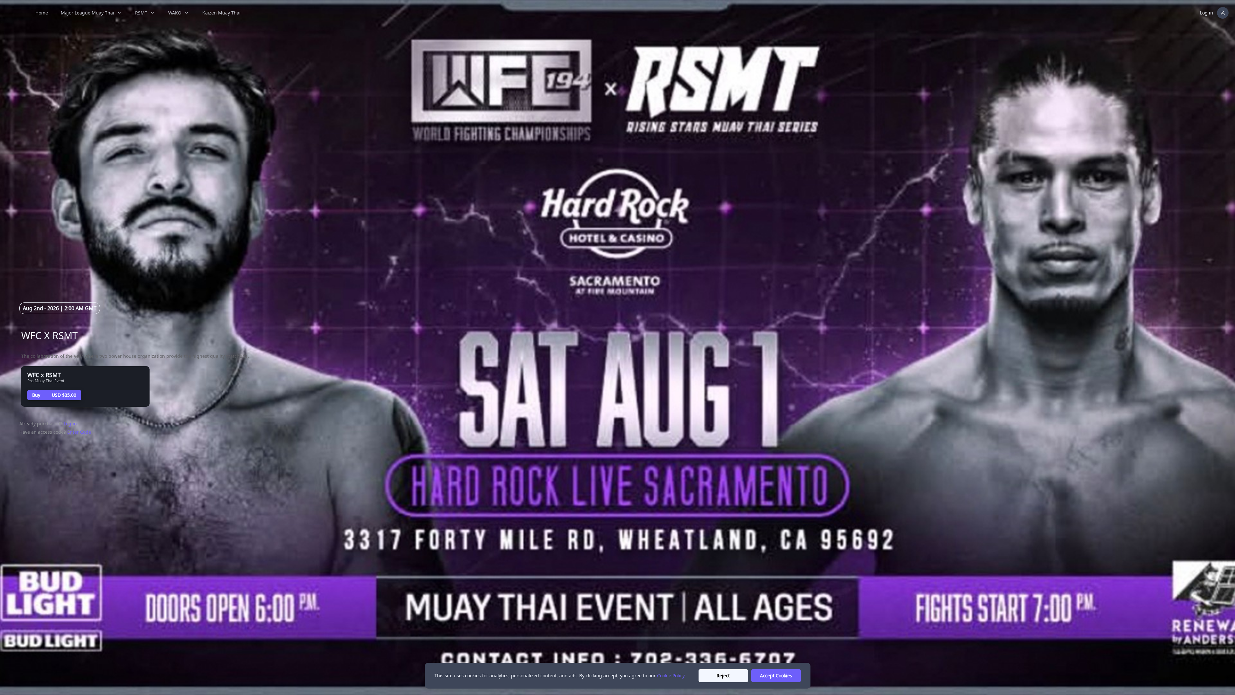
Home (41, 13)
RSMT (141, 13)
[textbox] (215, 335)
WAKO (174, 13)
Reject (723, 675)
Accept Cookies (776, 675)
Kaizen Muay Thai (221, 13)
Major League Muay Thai (87, 13)
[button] (1215, 13)
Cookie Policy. (671, 675)
